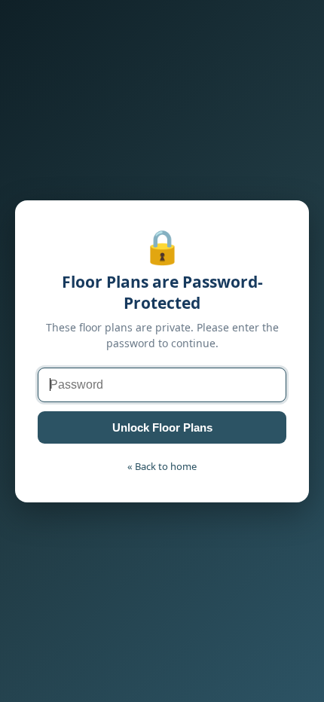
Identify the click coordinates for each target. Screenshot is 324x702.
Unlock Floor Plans (162, 427)
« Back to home (162, 466)
